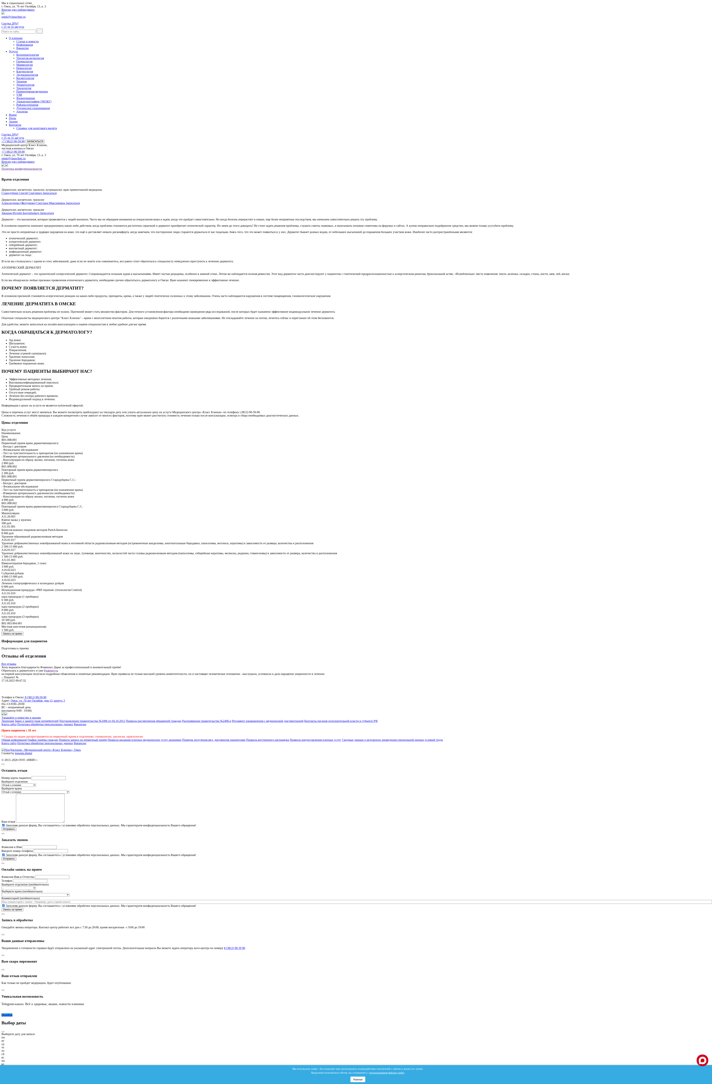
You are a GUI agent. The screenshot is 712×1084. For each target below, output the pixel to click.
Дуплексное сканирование (33, 108)
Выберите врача (11, 788)
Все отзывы (8, 663)
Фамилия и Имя (11, 847)
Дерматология (25, 84)
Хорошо (358, 1079)
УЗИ (19, 94)
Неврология (24, 68)
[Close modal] (2, 764)
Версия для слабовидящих (18, 9)
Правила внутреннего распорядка (267, 739)
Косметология (25, 78)
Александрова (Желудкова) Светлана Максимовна (33, 203)
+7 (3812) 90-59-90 (13, 141)
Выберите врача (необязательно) (21, 891)
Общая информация (14, 739)
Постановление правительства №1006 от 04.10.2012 (92, 721)
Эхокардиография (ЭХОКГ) (33, 101)
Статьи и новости (27, 41)
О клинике (16, 38)
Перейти (6, 1015)
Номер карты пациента (16, 777)
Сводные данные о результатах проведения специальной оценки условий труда (392, 739)
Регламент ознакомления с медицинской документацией (268, 721)
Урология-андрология (30, 58)
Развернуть (51, 670)
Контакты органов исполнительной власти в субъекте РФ (341, 721)
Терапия (21, 81)
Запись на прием (12, 633)
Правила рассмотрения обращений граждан (153, 721)
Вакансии (22, 48)
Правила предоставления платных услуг (315, 739)
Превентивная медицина (32, 91)
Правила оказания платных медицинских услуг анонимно (145, 739)
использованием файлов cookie (386, 1072)
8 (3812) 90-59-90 (35, 697)
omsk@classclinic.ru (13, 16)
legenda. (20, 753)
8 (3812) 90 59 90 (234, 948)
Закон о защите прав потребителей (37, 721)
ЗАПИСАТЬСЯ (35, 141)
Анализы (22, 111)
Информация (24, 44)
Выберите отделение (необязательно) (25, 884)
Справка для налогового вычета (36, 128)
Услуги (13, 51)
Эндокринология (27, 74)
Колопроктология (27, 54)
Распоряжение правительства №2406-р (206, 721)
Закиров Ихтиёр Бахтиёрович (20, 213)
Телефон (6, 880)
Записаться (50, 193)
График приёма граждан (42, 739)
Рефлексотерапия (27, 104)
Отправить (9, 829)
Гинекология (24, 61)
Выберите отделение (14, 781)
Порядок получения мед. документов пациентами (213, 739)
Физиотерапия (25, 98)
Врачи (13, 114)
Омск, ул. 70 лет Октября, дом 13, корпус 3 (38, 700)
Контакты (15, 124)
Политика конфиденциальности (21, 168)
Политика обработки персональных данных (45, 724)
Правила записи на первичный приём (83, 739)
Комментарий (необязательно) (20, 898)
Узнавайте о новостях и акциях (21, 717)
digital (28, 753)
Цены (12, 118)
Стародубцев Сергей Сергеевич (22, 193)
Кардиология (24, 71)
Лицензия (7, 721)
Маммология (24, 64)
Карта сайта (9, 724)
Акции (13, 121)
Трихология (23, 88)
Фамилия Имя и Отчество (17, 876)
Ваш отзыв (8, 821)
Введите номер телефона (17, 850)
